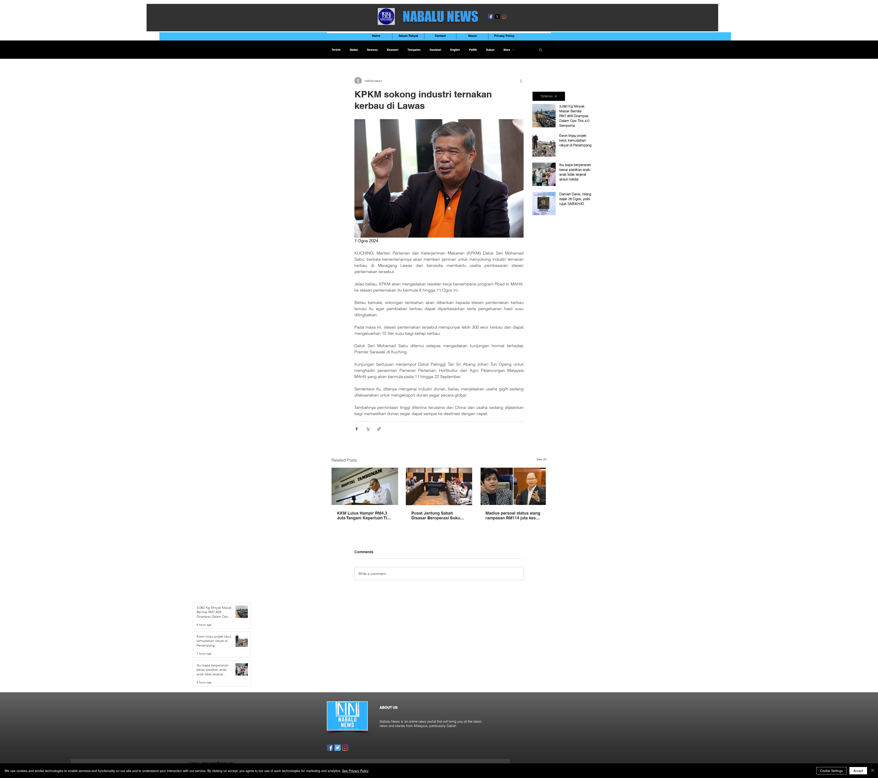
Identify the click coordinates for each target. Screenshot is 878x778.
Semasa (372, 49)
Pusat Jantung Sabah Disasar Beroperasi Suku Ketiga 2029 (435, 515)
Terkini (336, 49)
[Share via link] (379, 429)
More (506, 49)
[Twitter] (338, 748)
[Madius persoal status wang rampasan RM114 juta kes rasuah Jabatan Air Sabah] (513, 486)
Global (354, 49)
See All (541, 459)
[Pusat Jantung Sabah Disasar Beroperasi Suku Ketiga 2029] (439, 486)
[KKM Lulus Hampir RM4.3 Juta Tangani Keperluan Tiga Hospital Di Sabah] (365, 486)
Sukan (490, 49)
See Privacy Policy (355, 770)
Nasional (435, 49)
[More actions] (521, 80)
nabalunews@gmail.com (217, 763)
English (455, 49)
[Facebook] (490, 16)
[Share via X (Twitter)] (368, 429)
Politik (473, 49)
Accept (858, 770)
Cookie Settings (831, 770)
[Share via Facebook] (356, 429)
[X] (497, 16)
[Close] (872, 770)
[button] (540, 49)
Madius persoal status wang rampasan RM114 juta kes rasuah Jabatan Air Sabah (512, 515)
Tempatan (413, 49)
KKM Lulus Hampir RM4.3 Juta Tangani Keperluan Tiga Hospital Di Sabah (364, 515)
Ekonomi (392, 49)
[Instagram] (504, 16)
